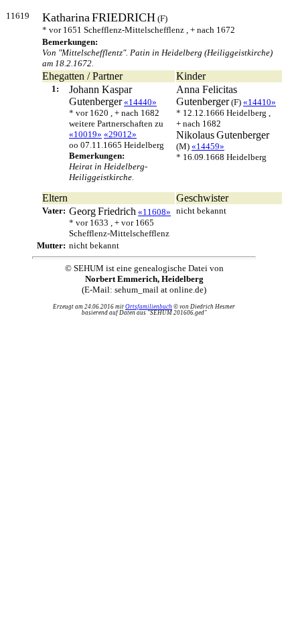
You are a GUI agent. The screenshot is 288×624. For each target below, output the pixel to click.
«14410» (259, 102)
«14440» (140, 102)
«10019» (85, 134)
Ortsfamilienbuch (148, 306)
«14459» (208, 146)
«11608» (154, 212)
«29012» (120, 134)
